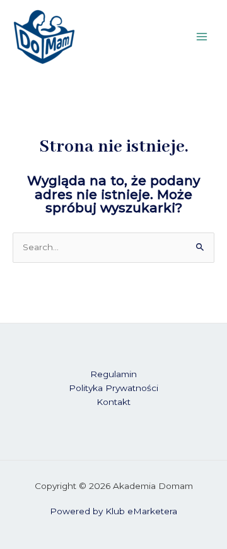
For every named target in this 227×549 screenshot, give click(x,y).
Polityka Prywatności (113, 388)
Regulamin (113, 374)
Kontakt (113, 402)
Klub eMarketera (141, 511)
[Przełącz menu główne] (202, 37)
